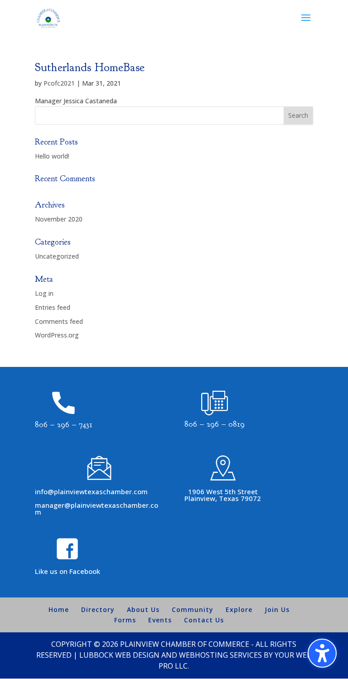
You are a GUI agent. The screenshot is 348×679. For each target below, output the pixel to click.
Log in (44, 293)
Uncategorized (57, 256)
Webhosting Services (220, 655)
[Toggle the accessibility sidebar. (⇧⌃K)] (322, 653)
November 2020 (58, 219)
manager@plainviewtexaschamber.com (96, 508)
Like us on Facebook (67, 571)
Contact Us (204, 620)
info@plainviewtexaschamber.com (91, 491)
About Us (143, 609)
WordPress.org (57, 335)
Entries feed (52, 307)
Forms (125, 620)
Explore (239, 609)
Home (58, 609)
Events (160, 620)
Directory (98, 609)
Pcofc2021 (59, 83)
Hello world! (52, 156)
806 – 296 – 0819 (214, 424)
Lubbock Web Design (119, 655)
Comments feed (59, 321)
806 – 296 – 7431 (63, 424)
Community (192, 609)
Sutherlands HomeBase (90, 67)
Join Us (277, 609)
